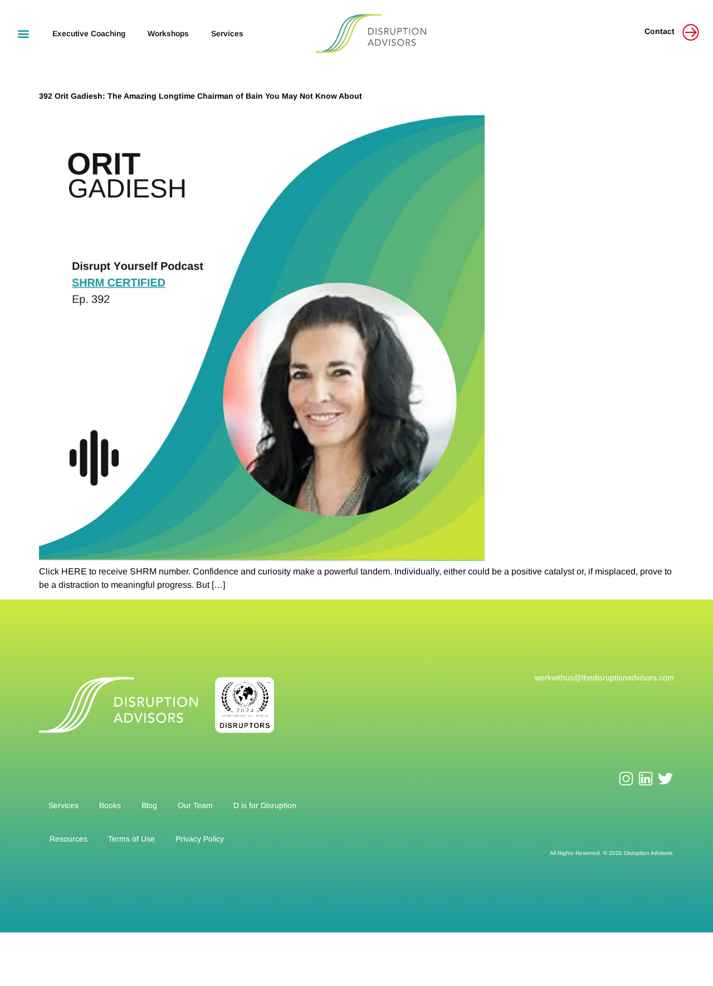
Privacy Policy (199, 838)
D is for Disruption (264, 805)
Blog (149, 805)
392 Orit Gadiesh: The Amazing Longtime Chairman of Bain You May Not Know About (200, 95)
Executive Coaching (88, 33)
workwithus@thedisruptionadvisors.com (604, 677)
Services (227, 33)
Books (110, 805)
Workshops (168, 33)
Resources (68, 838)
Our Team (195, 805)
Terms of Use (131, 838)
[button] (23, 33)
